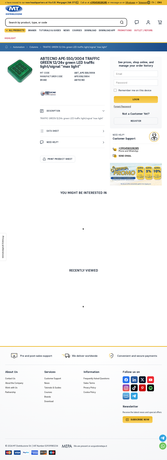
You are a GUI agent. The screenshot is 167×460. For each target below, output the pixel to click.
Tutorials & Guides (50, 30)
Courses (77, 30)
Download (90, 30)
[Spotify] (150, 387)
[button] (72, 111)
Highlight (10, 38)
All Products (16, 30)
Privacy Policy (90, 387)
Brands (32, 30)
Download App (107, 30)
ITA (153, 2)
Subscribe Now (140, 419)
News (66, 30)
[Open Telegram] (162, 438)
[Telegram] (134, 396)
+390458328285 (129, 148)
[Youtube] (150, 379)
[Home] (7, 47)
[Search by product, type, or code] (123, 22)
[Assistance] (137, 23)
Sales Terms (89, 383)
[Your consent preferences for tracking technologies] (3, 247)
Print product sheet (60, 159)
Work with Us (11, 387)
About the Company (14, 383)
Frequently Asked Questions (96, 378)
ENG (159, 2)
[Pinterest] (142, 387)
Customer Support (52, 378)
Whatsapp (130, 2)
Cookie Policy (90, 392)
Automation (19, 47)
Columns (34, 47)
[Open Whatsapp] (162, 446)
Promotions (125, 30)
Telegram (142, 2)
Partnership (10, 392)
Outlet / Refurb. (143, 30)
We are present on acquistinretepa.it (90, 446)
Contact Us (10, 378)
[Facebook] (126, 379)
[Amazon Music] (126, 396)
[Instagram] (126, 387)
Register (136, 120)
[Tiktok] (134, 387)
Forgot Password (122, 106)
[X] (142, 379)
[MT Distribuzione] (14, 10)
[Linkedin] (134, 379)
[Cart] (160, 23)
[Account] (148, 23)
